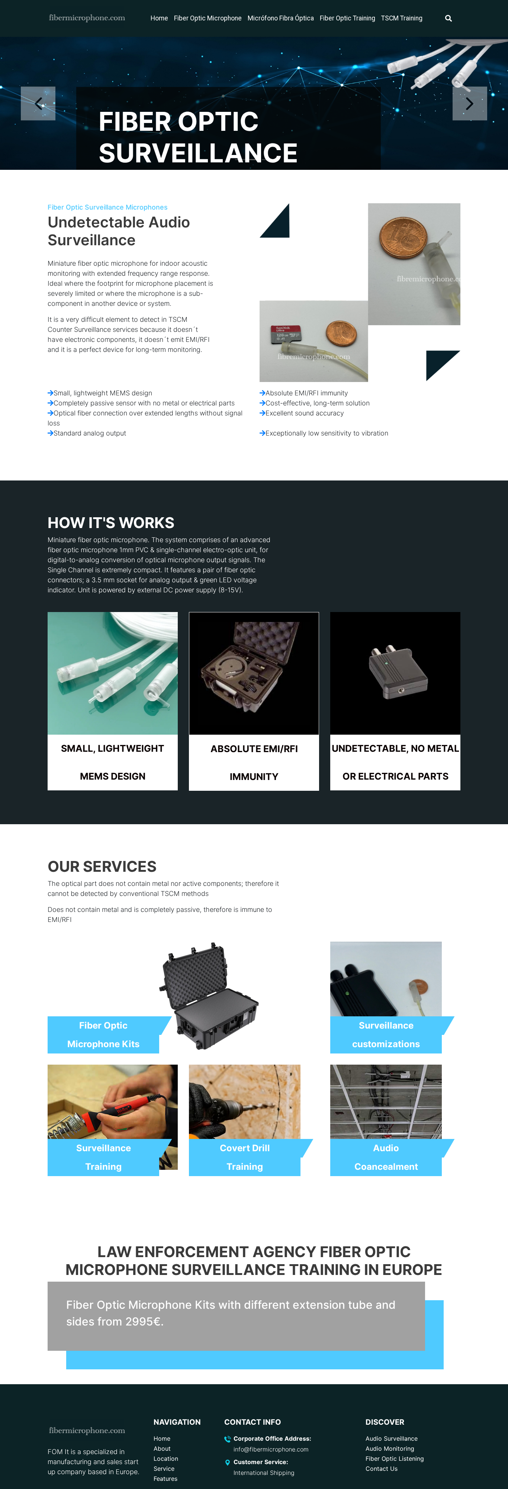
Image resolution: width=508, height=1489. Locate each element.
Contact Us (382, 1468)
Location (166, 1458)
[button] (38, 103)
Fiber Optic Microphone (208, 18)
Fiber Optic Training (347, 18)
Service (164, 1468)
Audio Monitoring (390, 1448)
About (162, 1448)
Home (159, 18)
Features (165, 1478)
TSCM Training (401, 18)
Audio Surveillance (392, 1438)
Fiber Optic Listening (395, 1458)
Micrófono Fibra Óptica (281, 18)
